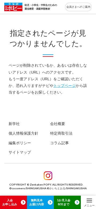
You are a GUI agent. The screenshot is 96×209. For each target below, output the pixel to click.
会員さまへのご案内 (78, 6)
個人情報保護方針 (23, 133)
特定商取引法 (61, 133)
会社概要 (57, 124)
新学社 (14, 124)
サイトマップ (20, 152)
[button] (89, 202)
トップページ (64, 85)
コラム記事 (59, 143)
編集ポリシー (20, 143)
